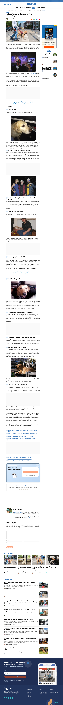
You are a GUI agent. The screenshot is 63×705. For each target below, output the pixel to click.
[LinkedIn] (37, 19)
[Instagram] (5, 4)
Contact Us (40, 689)
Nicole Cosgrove (12, 18)
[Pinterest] (10, 4)
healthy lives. (27, 517)
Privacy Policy (19, 680)
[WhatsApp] (34, 19)
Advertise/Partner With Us (43, 692)
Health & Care (18, 7)
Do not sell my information (54, 692)
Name (7, 540)
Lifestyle (33, 7)
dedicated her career (18, 512)
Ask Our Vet (43, 7)
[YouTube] (8, 4)
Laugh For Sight (33, 73)
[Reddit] (31, 19)
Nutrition (23, 7)
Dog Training (28, 7)
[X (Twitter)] (7, 4)
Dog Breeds (38, 7)
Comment (8, 529)
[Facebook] (4, 4)
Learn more (43, 10)
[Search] (58, 7)
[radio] (19, 489)
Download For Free (50, 46)
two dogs (15, 514)
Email (25, 540)
